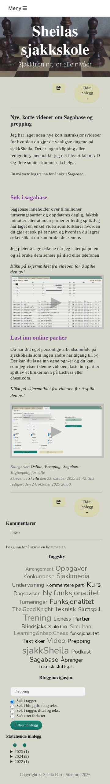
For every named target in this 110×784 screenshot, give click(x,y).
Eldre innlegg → (86, 93)
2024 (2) (22, 756)
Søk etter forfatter (30, 715)
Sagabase (71, 466)
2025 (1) (22, 751)
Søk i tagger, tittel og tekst (38, 710)
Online (36, 466)
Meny (15, 8)
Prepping (53, 466)
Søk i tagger (26, 700)
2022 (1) (22, 761)
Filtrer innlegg (26, 725)
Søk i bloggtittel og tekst (37, 705)
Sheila (33, 478)
